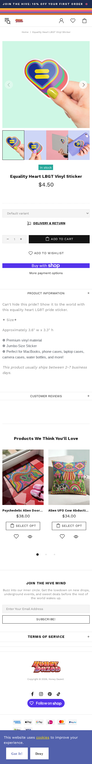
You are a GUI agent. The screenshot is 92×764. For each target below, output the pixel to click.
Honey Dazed (19, 20)
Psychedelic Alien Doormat (23, 510)
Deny (39, 754)
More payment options (46, 273)
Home (25, 32)
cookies (42, 737)
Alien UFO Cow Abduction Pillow (69, 510)
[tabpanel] (23, 500)
